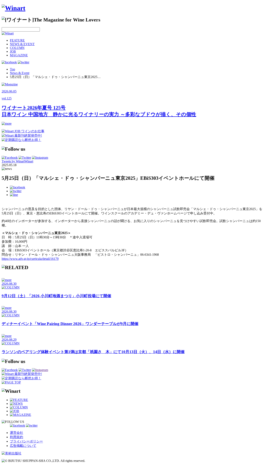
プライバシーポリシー (26, 441)
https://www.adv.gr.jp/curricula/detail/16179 (30, 258)
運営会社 (16, 432)
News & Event (19, 73)
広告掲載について (23, 445)
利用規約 (16, 437)
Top (12, 69)
